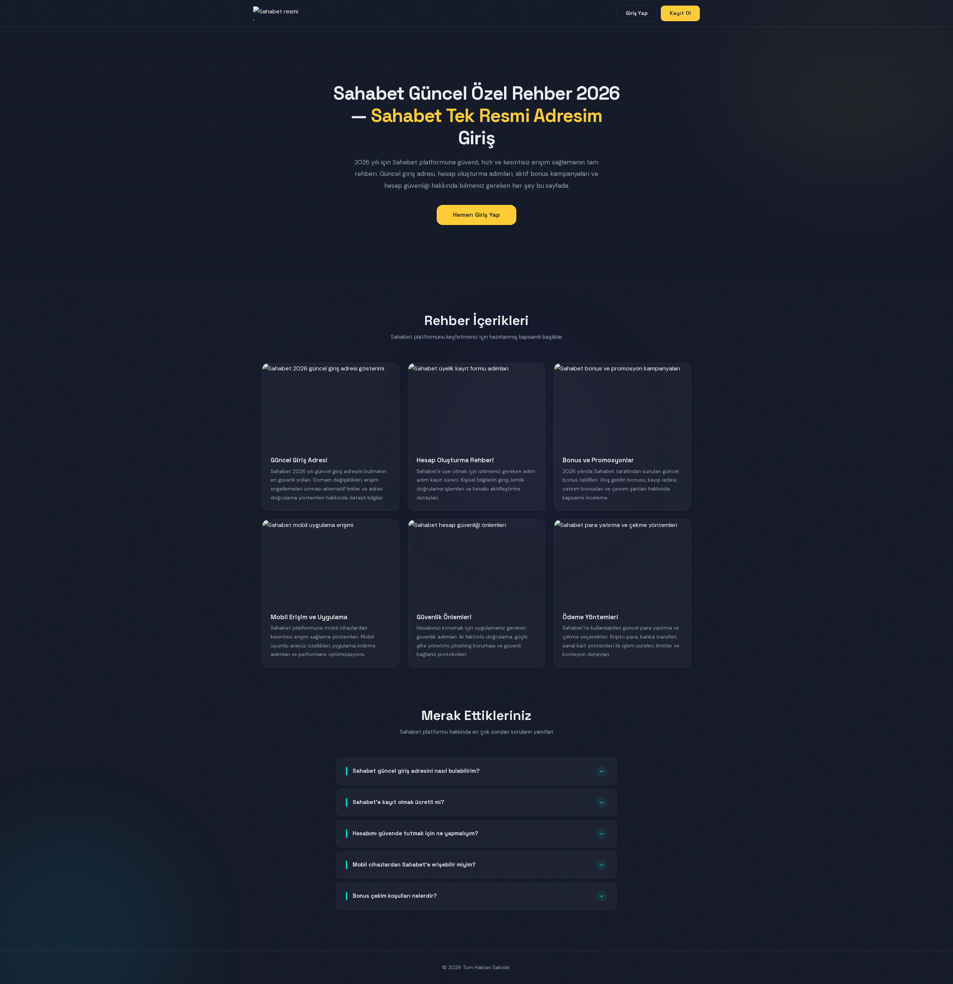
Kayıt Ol (680, 13)
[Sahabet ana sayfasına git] (283, 13)
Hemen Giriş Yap (476, 215)
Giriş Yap (637, 13)
